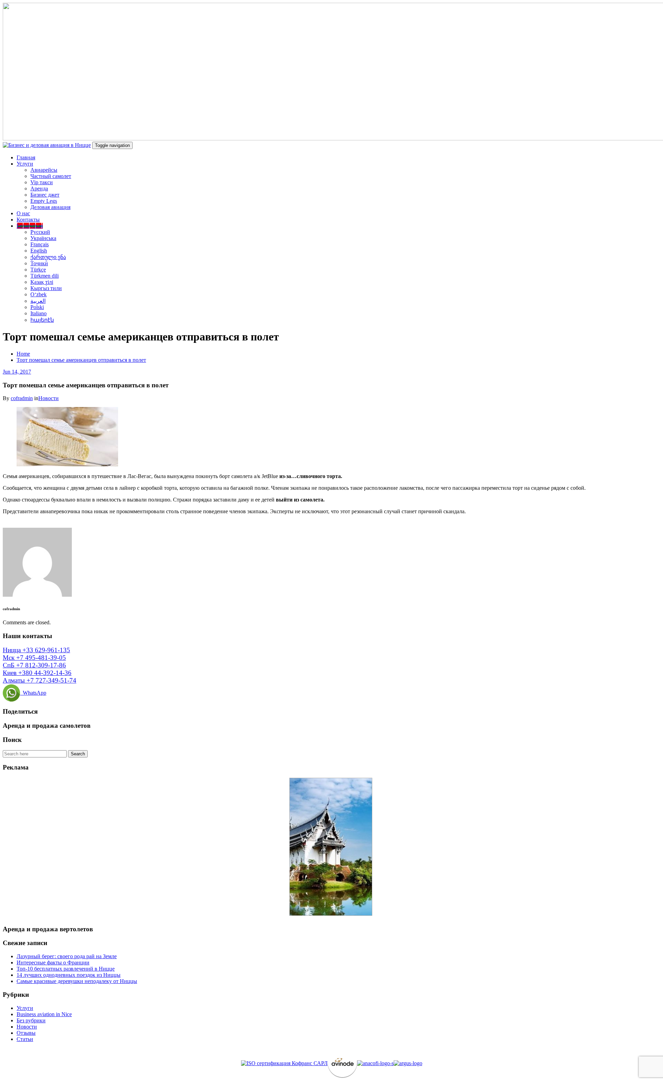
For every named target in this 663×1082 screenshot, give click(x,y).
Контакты (28, 219)
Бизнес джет (44, 195)
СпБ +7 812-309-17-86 (34, 665)
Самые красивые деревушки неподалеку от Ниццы (77, 981)
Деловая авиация (50, 207)
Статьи (25, 1039)
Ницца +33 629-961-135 (36, 650)
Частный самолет (50, 176)
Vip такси (41, 182)
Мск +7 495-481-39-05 (34, 657)
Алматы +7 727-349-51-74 (39, 680)
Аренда (39, 188)
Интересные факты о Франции (53, 962)
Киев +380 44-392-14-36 (37, 672)
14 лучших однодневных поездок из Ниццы (69, 975)
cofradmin (22, 398)
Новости (48, 398)
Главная (26, 157)
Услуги (25, 164)
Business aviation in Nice (44, 1014)
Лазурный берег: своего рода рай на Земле (67, 956)
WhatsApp (33, 693)
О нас (23, 213)
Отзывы (26, 1033)
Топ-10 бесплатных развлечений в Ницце (66, 969)
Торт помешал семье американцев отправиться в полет (81, 360)
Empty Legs (43, 201)
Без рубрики (31, 1020)
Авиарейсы (43, 170)
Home (23, 354)
